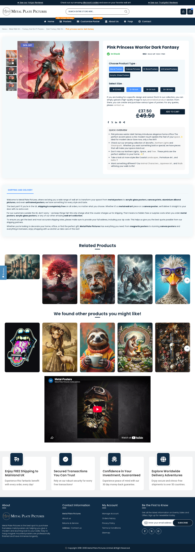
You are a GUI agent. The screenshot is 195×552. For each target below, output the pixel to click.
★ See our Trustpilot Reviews (163, 2)
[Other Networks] (124, 122)
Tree (154, 151)
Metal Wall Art (14, 29)
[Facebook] (145, 531)
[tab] (21, 191)
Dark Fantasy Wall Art (54, 29)
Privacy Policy (108, 523)
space (177, 137)
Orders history (109, 518)
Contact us (76, 528)
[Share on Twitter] (112, 122)
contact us (119, 105)
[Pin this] (120, 122)
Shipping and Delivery (20, 189)
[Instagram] (158, 531)
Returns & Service (70, 523)
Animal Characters (149, 163)
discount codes (91, 2)
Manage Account (110, 513)
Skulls (180, 163)
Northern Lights (162, 143)
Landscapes (152, 157)
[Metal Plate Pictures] (24, 11)
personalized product (156, 99)
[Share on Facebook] (108, 122)
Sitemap (106, 532)
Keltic (113, 160)
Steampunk (116, 145)
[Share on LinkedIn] (116, 122)
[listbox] (146, 72)
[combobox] (97, 11)
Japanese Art (166, 163)
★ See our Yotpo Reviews (30, 2)
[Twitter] (151, 531)
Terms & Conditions (111, 528)
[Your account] (183, 11)
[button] (22, 70)
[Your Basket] (190, 11)
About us (66, 518)
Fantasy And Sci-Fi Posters (33, 29)
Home (4, 29)
